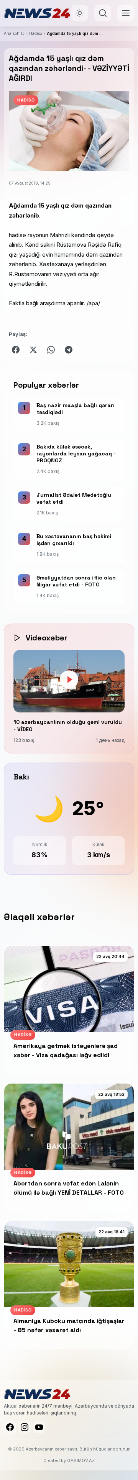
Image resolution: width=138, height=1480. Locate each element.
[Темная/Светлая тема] (79, 13)
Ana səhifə (14, 33)
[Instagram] (24, 1427)
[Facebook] (10, 1427)
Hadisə (35, 33)
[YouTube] (39, 1427)
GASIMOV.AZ (81, 1460)
